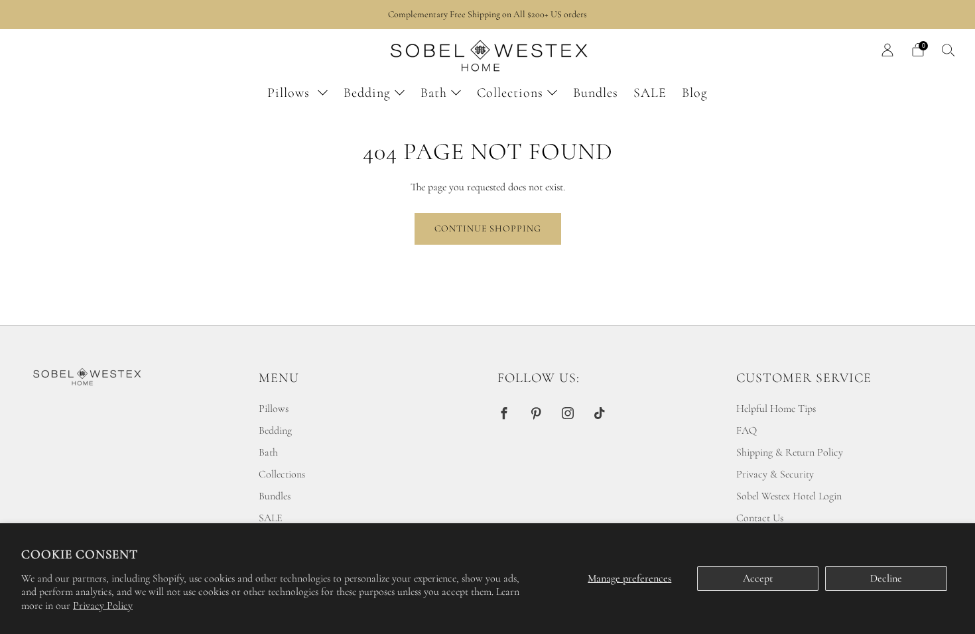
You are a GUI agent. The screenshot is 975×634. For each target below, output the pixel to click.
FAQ (746, 430)
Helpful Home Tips (776, 408)
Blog (695, 93)
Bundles (595, 93)
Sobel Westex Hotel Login (789, 496)
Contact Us (759, 518)
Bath (434, 93)
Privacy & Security (775, 474)
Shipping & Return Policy (789, 452)
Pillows (290, 93)
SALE (650, 93)
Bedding (367, 93)
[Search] (948, 49)
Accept (758, 578)
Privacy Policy (103, 605)
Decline (886, 578)
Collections (510, 93)
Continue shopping (487, 228)
